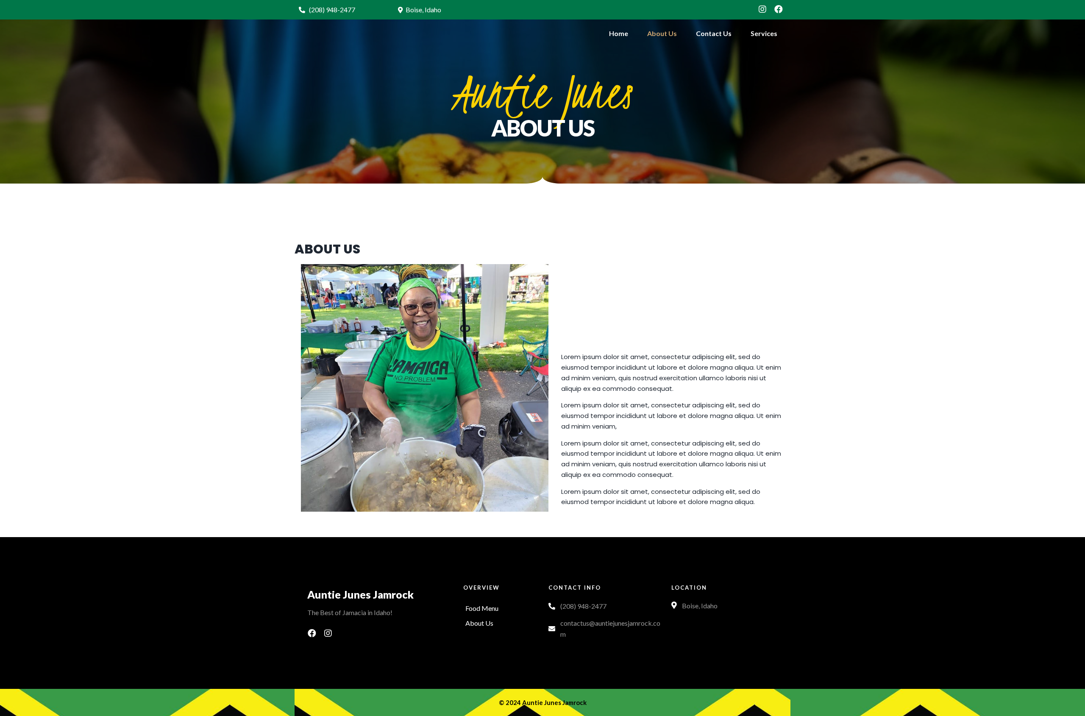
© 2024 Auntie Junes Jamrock (543, 702)
